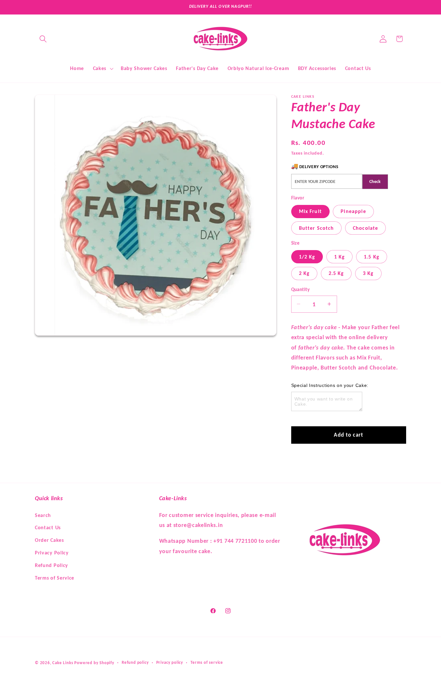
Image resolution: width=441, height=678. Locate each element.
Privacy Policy (52, 552)
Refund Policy (51, 565)
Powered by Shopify (94, 662)
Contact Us (48, 527)
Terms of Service (54, 577)
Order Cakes (49, 540)
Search (43, 515)
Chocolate (365, 228)
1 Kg (339, 257)
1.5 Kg (371, 257)
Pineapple (353, 211)
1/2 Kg (307, 257)
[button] (43, 39)
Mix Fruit (310, 211)
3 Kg (368, 273)
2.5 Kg (336, 273)
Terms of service (206, 662)
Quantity (300, 289)
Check (375, 181)
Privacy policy (169, 662)
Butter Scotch (316, 228)
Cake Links (62, 662)
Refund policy (135, 662)
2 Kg (304, 273)
